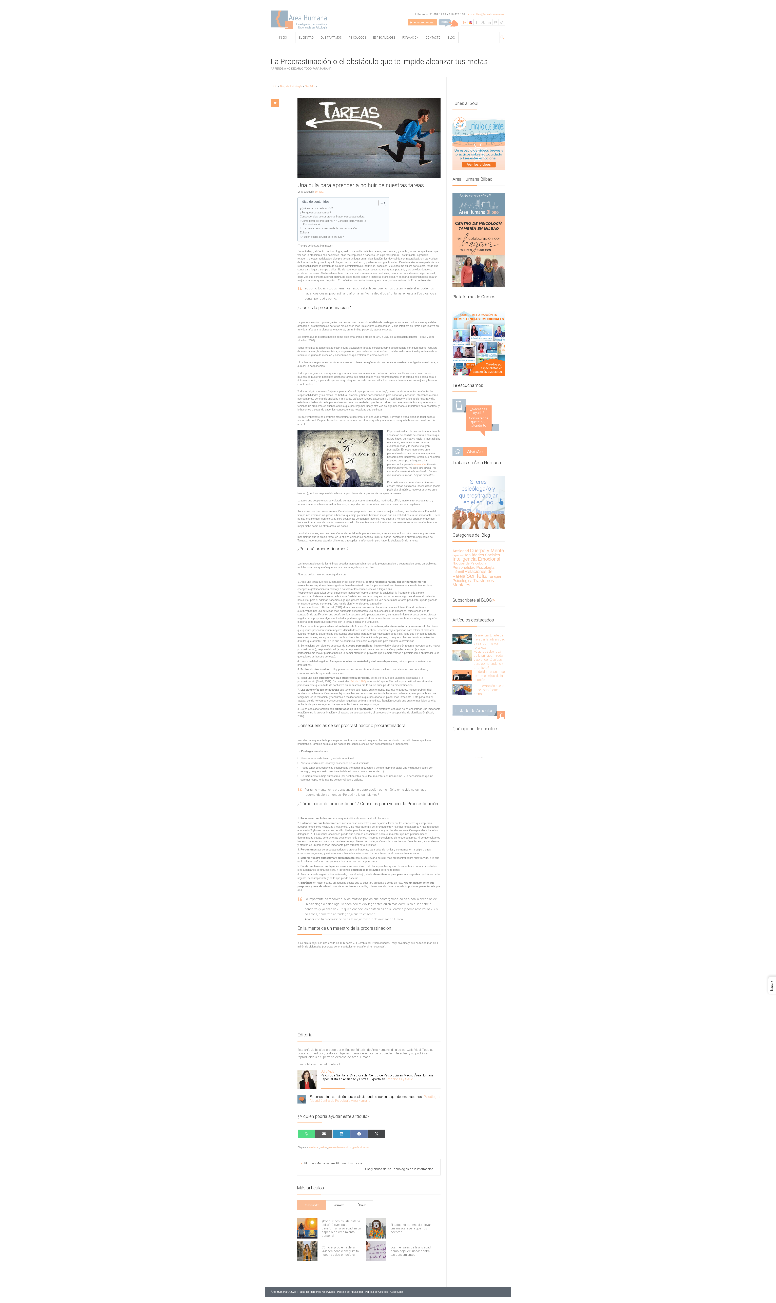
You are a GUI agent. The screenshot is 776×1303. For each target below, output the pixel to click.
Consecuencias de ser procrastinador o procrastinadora (332, 216)
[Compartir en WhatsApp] (306, 1133)
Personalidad (464, 567)
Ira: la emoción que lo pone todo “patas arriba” (489, 690)
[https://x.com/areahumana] (483, 22)
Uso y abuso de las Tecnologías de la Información (399, 1169)
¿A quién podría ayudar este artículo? (322, 236)
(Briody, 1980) (358, 681)
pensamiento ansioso (340, 1147)
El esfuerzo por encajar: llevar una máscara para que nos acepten (411, 1228)
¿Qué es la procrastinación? (316, 208)
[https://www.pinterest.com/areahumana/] (495, 22)
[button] (772, 985)
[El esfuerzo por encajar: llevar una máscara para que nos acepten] (376, 1228)
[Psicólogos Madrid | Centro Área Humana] (300, 21)
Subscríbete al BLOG (473, 600)
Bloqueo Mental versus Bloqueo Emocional (333, 1163)
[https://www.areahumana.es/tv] (464, 22)
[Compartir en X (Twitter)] (376, 1133)
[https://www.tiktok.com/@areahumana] (502, 22)
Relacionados (311, 1205)
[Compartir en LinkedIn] (341, 1133)
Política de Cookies (376, 1291)
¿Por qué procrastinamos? (315, 212)
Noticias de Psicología (469, 563)
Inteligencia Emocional (476, 559)
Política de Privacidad (350, 1291)
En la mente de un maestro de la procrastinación (328, 228)
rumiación (420, 464)
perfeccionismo (361, 1147)
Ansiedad (460, 551)
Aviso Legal (397, 1291)
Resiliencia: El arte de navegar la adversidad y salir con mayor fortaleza (489, 641)
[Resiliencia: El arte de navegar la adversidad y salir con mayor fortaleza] (458, 639)
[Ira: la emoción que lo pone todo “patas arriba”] (458, 689)
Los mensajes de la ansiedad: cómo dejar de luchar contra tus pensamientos (411, 1251)
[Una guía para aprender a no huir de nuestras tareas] (369, 138)
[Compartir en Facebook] (359, 1133)
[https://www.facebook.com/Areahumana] (477, 22)
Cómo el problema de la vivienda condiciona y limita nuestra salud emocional (340, 1251)
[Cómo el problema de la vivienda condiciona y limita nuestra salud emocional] (307, 1251)
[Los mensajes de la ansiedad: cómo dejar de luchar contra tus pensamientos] (376, 1251)
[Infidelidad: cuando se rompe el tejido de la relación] (458, 675)
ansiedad (314, 1147)
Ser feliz (310, 86)
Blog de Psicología (291, 86)
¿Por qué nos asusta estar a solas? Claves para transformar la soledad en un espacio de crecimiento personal (341, 1228)
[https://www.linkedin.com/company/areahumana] (489, 22)
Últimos (361, 1205)
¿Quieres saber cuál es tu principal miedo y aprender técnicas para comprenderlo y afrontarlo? (489, 660)
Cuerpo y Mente (487, 550)
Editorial (304, 232)
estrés (324, 1147)
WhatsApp (475, 451)
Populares (338, 1205)
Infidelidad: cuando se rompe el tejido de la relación (489, 676)
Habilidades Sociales (481, 555)
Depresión (457, 555)
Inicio (274, 86)
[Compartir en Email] (324, 1133)
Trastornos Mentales (473, 582)
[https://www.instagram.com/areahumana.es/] (470, 22)
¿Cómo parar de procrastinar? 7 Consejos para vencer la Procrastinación (333, 222)
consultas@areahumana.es (486, 14)
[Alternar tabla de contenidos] (380, 202)
